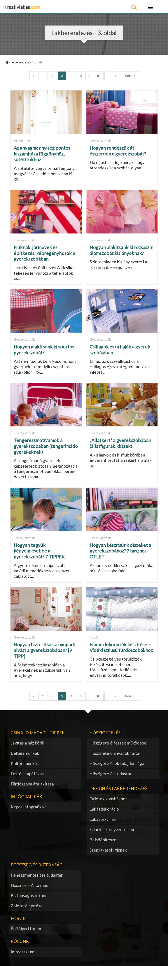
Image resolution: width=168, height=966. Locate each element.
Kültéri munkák (25, 763)
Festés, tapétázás (27, 773)
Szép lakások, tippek (108, 849)
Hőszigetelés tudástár (110, 773)
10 (98, 76)
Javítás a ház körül (27, 742)
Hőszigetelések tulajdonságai (117, 763)
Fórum (19, 918)
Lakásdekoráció (104, 808)
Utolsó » (130, 76)
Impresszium (22, 951)
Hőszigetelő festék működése (117, 742)
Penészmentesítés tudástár (37, 874)
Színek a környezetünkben (113, 829)
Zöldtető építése (27, 905)
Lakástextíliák (102, 819)
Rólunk (20, 941)
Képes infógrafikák (28, 806)
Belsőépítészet (103, 839)
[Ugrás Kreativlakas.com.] (6, 62)
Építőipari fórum (26, 928)
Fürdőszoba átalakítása (32, 783)
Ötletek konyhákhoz (108, 798)
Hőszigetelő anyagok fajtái (114, 753)
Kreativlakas (21, 7)
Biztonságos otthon (29, 895)
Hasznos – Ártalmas (29, 885)
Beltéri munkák (25, 753)
